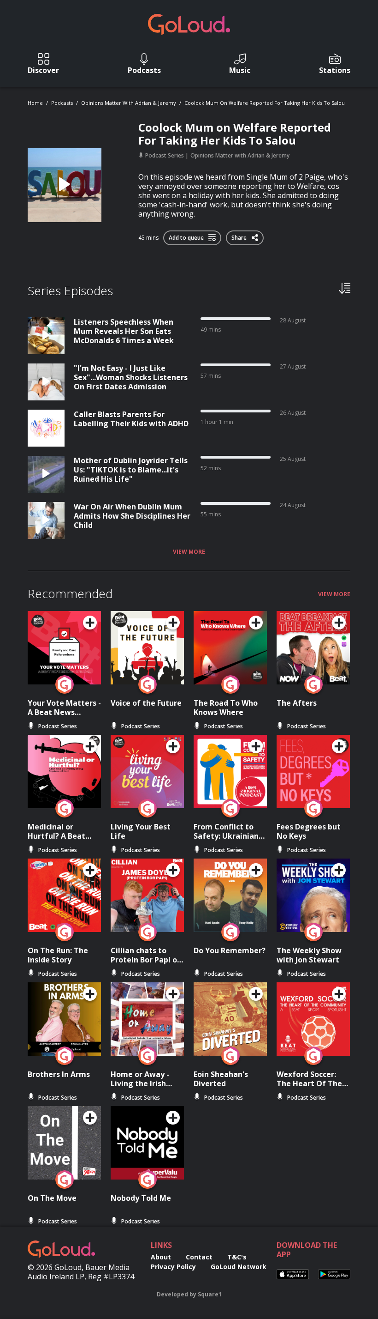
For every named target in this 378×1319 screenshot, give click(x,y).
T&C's (237, 1256)
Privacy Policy (173, 1266)
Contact (199, 1256)
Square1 (210, 1294)
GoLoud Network (238, 1266)
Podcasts (62, 102)
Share (240, 236)
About (161, 1256)
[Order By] (344, 288)
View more (189, 552)
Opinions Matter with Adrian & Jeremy (128, 102)
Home (35, 102)
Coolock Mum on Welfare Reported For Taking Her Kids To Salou (264, 102)
